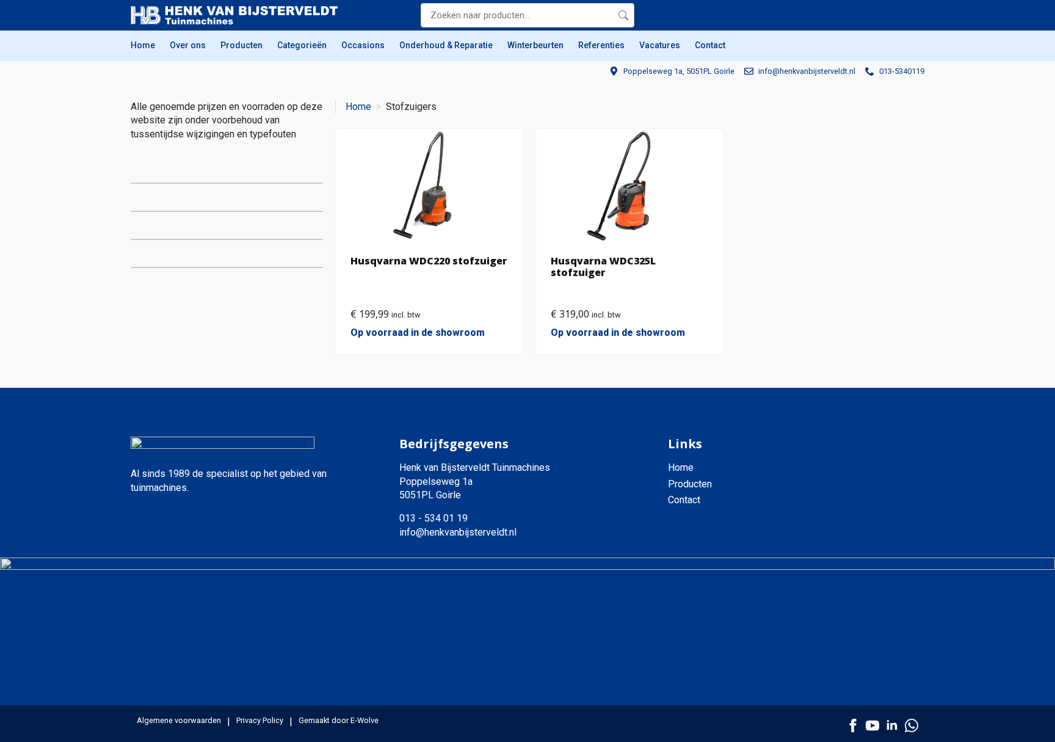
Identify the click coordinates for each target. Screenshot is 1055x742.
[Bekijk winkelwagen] (912, 15)
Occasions (363, 45)
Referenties (601, 45)
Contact (710, 45)
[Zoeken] (623, 15)
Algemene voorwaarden (179, 720)
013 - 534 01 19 (433, 518)
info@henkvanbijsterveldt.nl (458, 532)
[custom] (911, 725)
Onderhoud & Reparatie (446, 45)
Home (143, 45)
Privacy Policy (259, 720)
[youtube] (872, 725)
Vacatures (659, 45)
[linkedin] (892, 725)
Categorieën (302, 45)
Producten (241, 45)
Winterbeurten (535, 45)
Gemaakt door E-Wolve (339, 720)
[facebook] (853, 725)
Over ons (188, 45)
